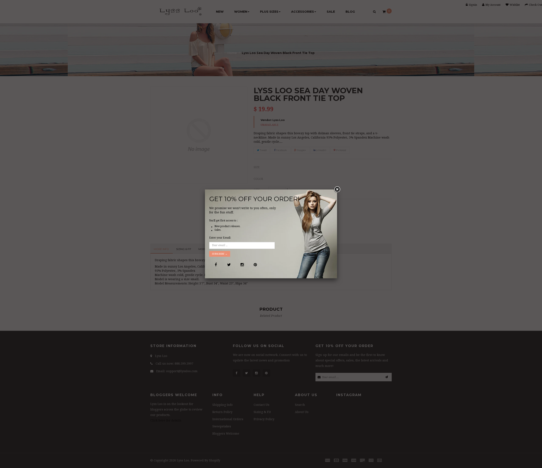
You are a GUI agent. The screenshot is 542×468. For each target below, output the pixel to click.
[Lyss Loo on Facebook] (215, 264)
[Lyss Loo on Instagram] (242, 264)
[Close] (337, 189)
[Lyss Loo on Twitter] (229, 264)
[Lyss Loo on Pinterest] (255, 264)
